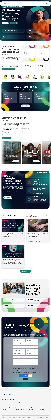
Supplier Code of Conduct (30, 417)
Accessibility (15, 417)
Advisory (3, 411)
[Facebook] (13, 399)
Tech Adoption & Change (19, 407)
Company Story (31, 404)
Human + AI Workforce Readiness (20, 404)
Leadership (30, 407)
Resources (41, 407)
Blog (40, 404)
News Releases (42, 409)
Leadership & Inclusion (5, 405)
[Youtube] (11, 399)
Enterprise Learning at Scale (19, 405)
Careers (30, 411)
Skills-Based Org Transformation (20, 409)
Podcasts (41, 411)
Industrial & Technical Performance (7, 407)
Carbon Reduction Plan (21, 417)
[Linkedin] (3, 399)
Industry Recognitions (32, 405)
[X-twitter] (5, 399)
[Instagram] (8, 399)
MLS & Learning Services (5, 404)
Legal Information (9, 417)
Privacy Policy (20, 370)
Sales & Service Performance (6, 409)
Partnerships (31, 409)
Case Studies (42, 405)
